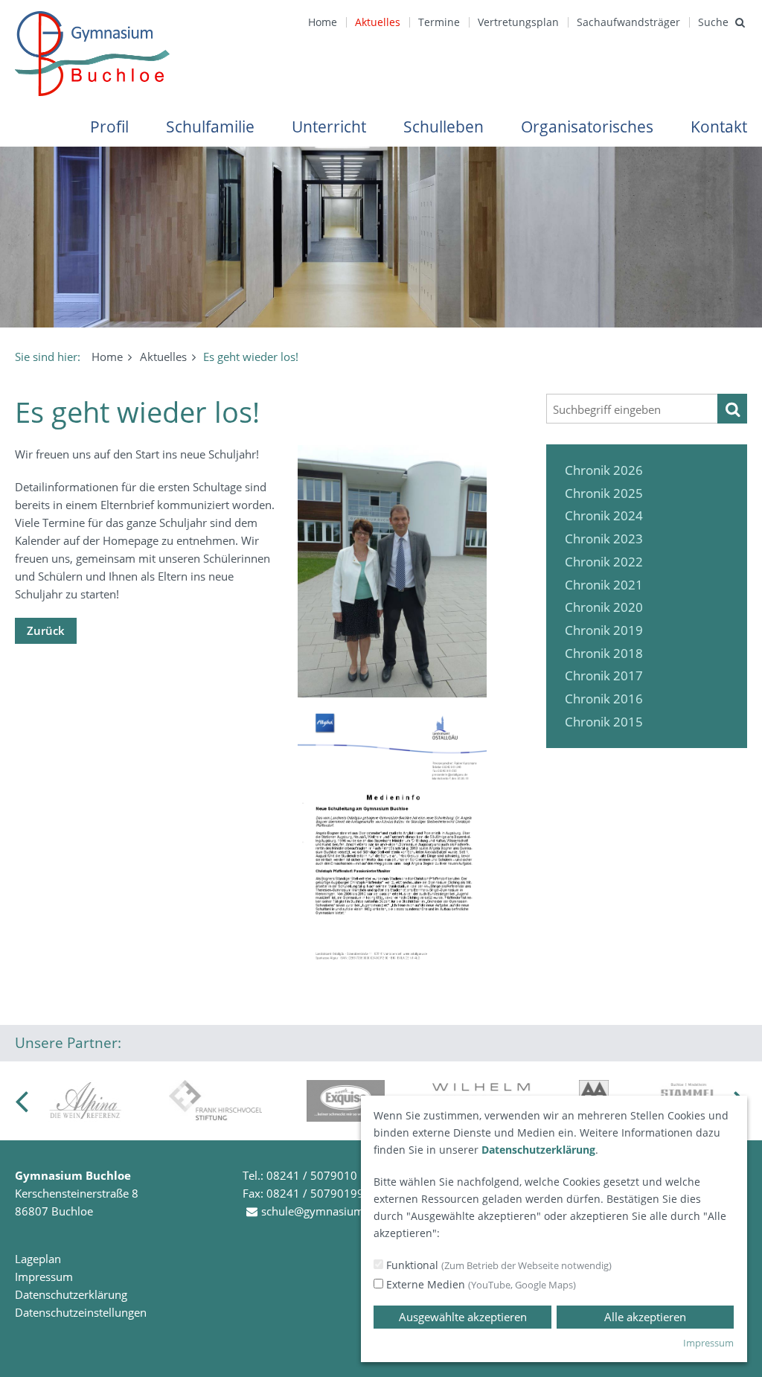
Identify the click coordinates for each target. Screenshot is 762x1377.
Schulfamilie (210, 126)
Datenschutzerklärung (71, 1294)
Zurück (46, 630)
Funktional (497, 1265)
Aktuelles (377, 22)
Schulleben (443, 126)
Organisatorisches (587, 126)
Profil (109, 126)
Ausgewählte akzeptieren (463, 1316)
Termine (439, 22)
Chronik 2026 (604, 470)
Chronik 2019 (604, 630)
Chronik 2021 (604, 584)
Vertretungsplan (518, 22)
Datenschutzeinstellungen (81, 1312)
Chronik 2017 (604, 675)
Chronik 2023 (604, 538)
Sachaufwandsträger (628, 22)
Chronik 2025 (604, 493)
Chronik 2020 (604, 607)
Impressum (44, 1276)
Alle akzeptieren (645, 1316)
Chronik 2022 (604, 561)
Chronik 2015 (604, 721)
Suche (713, 22)
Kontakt (719, 126)
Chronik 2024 (604, 515)
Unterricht (329, 126)
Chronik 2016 (604, 698)
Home (322, 22)
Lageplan (38, 1258)
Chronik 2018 (604, 653)
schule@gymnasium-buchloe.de (342, 1211)
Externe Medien (479, 1284)
